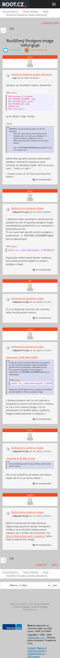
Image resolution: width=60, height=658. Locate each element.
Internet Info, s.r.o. (36, 637)
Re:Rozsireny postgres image (27, 208)
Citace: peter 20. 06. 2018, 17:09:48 (21, 357)
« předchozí (47, 22)
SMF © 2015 (27, 604)
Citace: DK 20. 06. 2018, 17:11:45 (20, 458)
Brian (45, 607)
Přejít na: (14, 585)
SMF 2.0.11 (15, 604)
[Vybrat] (14, 92)
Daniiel (26, 607)
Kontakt (31, 647)
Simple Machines (42, 604)
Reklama (41, 647)
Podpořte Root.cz (36, 653)
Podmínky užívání (36, 650)
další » (57, 22)
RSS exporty (34, 656)
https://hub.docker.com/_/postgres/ (25, 536)
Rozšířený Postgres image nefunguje (31, 74)
